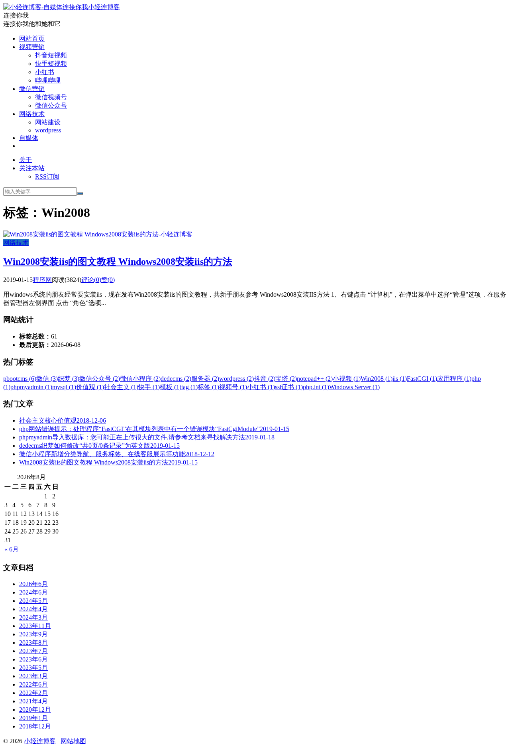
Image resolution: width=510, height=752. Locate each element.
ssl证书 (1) (289, 387)
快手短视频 (51, 63)
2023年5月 (33, 667)
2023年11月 (35, 625)
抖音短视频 (51, 55)
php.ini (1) (316, 387)
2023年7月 (33, 651)
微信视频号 (51, 97)
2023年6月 (33, 659)
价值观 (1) (90, 387)
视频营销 (32, 46)
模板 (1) (170, 387)
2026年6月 (33, 584)
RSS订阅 (47, 176)
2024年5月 (33, 600)
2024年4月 (33, 609)
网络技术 (32, 113)
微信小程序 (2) (140, 378)
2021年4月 (33, 701)
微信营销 (32, 88)
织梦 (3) (68, 378)
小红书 (44, 72)
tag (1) (189, 387)
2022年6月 (33, 684)
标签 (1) (208, 387)
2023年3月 (33, 676)
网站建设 (48, 122)
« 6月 (11, 549)
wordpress (48, 130)
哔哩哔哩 (48, 80)
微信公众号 (51, 105)
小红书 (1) (261, 387)
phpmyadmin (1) (31, 387)
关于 (25, 159)
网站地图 (73, 741)
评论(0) (91, 279)
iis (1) (399, 378)
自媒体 (28, 137)
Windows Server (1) (354, 387)
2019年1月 (33, 718)
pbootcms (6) (19, 378)
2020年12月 (35, 709)
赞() (108, 279)
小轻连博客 (104, 7)
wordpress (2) (236, 378)
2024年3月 (33, 617)
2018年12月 (35, 726)
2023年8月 (33, 642)
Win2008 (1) (376, 378)
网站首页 (32, 38)
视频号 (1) (233, 387)
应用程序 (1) (454, 378)
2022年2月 (33, 692)
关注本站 (32, 168)
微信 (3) (47, 378)
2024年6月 (33, 592)
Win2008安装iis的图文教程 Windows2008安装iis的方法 (117, 261)
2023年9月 (33, 634)
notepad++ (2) (315, 378)
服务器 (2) (205, 378)
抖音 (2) (264, 378)
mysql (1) (64, 387)
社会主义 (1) (121, 387)
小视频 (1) (347, 378)
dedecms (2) (176, 378)
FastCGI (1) (422, 378)
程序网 (42, 279)
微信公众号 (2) (99, 378)
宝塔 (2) (286, 378)
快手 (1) (149, 387)
